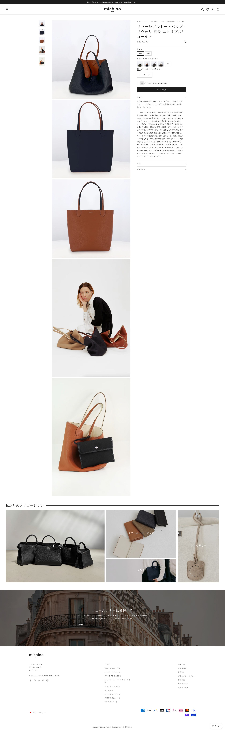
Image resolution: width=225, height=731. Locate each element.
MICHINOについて (112, 698)
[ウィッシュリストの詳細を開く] (207, 9)
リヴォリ (145, 21)
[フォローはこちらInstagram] (35, 680)
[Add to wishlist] (185, 42)
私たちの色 (109, 690)
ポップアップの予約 (112, 686)
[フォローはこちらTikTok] (43, 680)
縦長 (140, 53)
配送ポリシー (183, 684)
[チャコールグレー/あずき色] (154, 64)
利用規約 (181, 680)
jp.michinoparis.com (104, 2)
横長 (148, 53)
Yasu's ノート (111, 702)
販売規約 (181, 672)
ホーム (139, 21)
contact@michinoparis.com (44, 675)
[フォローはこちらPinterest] (39, 680)
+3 (168, 64)
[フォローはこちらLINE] (47, 680)
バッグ (107, 664)
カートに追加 (161, 90)
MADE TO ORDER (113, 676)
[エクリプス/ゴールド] (147, 64)
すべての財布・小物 (112, 668)
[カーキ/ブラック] (140, 64)
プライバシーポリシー (187, 676)
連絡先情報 (182, 668)
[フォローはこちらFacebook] (30, 680)
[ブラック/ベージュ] (161, 64)
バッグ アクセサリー (113, 672)
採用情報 (181, 664)
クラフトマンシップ (112, 694)
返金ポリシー (183, 687)
